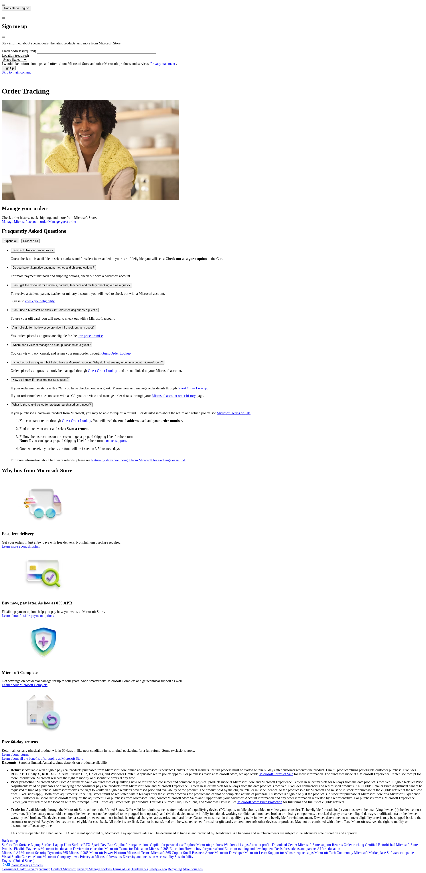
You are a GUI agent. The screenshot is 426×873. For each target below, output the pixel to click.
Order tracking (354, 845)
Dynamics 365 (57, 853)
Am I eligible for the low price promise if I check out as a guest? (53, 327)
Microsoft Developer (229, 853)
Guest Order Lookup (116, 353)
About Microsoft (44, 857)
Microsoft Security (34, 853)
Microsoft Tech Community (333, 853)
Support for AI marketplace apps (291, 853)
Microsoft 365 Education (166, 849)
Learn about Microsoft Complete (24, 685)
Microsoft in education (56, 849)
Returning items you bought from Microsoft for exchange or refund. (138, 460)
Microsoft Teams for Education (126, 849)
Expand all (10, 241)
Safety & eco (158, 869)
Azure (209, 853)
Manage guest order (62, 221)
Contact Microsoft (63, 869)
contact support (116, 440)
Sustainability (184, 857)
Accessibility (165, 857)
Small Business (193, 853)
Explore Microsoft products (203, 845)
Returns (337, 845)
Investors (115, 857)
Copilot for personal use (166, 845)
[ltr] (3, 5)
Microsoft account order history (174, 396)
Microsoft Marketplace (370, 853)
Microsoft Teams (138, 853)
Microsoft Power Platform (107, 853)
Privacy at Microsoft (94, 857)
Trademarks (139, 869)
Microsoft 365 (79, 853)
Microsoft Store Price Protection (259, 802)
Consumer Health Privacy (20, 869)
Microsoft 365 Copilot (166, 853)
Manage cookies (100, 869)
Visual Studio (11, 857)
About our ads (193, 869)
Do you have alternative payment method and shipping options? (53, 267)
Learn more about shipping (20, 546)
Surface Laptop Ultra (56, 845)
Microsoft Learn (256, 853)
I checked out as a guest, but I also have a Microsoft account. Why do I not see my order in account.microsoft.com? (87, 362)
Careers (27, 857)
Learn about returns (15, 754)
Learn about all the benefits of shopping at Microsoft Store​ (42, 758)
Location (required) (15, 55)
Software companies (401, 853)
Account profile (260, 845)
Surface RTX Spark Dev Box (92, 845)
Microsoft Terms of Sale (233, 413)
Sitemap (44, 869)
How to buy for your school (204, 849)
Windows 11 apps (236, 845)
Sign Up (9, 68)
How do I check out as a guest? (32, 250)
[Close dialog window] (3, 37)
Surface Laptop (30, 845)
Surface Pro (10, 845)
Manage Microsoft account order (25, 221)
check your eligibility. (40, 301)
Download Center (284, 845)
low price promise (90, 336)
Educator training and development (249, 849)
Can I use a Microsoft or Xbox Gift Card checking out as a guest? (54, 310)
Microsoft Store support (314, 845)
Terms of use (121, 869)
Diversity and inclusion (139, 857)
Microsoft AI (11, 853)
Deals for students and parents (295, 849)
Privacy (83, 869)
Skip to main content (16, 72)
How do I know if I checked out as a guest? (40, 379)
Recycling (175, 869)
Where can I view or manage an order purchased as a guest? (51, 345)
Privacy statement (163, 64)
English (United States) (18, 861)
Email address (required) (19, 51)
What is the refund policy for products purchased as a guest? (51, 404)
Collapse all (30, 241)
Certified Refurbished (380, 845)
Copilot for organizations (131, 845)
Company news (68, 857)
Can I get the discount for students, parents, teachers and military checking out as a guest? (71, 285)
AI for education (328, 849)
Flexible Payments (27, 849)
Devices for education (88, 849)
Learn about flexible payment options (28, 616)
